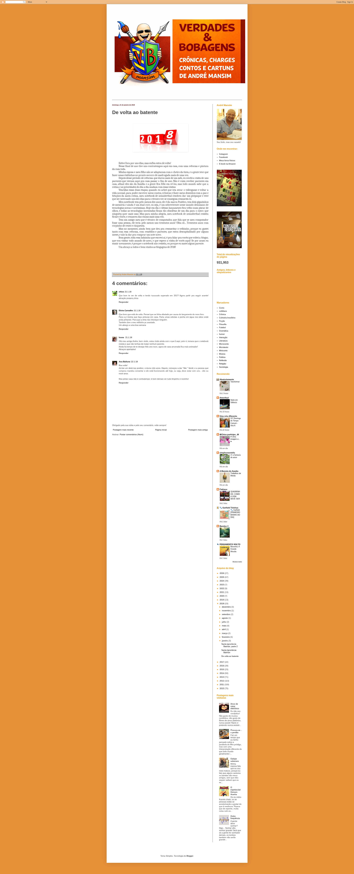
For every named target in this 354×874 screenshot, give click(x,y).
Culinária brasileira (227, 318)
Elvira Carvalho (126, 310)
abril (224, 629)
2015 (222, 669)
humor (222, 334)
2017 (222, 662)
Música (222, 354)
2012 (222, 681)
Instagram (223, 154)
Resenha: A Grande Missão (235, 549)
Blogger (190, 856)
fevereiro (226, 637)
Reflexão (223, 360)
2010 (222, 688)
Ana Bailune (124, 361)
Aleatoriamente (227, 379)
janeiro (225, 641)
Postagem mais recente (123, 430)
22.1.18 (134, 361)
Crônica (222, 314)
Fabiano (223, 489)
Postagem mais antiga (198, 430)
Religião (222, 364)
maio (224, 626)
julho (224, 622)
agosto (225, 618)
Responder (123, 302)
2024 (222, 581)
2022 (222, 588)
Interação (223, 337)
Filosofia (222, 324)
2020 (222, 596)
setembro (226, 614)
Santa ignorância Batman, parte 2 (229, 645)
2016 (222, 666)
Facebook (223, 157)
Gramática (223, 331)
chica (121, 292)
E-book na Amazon (227, 164)
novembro (226, 610)
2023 (222, 584)
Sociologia (223, 367)
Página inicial (161, 430)
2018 (222, 603)
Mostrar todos (237, 562)
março (225, 633)
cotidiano (223, 311)
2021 (222, 592)
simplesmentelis (227, 453)
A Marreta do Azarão (229, 471)
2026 (222, 573)
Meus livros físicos (227, 160)
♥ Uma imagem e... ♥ (235, 439)
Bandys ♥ (224, 526)
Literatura (223, 341)
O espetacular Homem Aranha (236, 790)
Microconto (224, 344)
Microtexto (223, 347)
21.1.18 (128, 292)
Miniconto (223, 350)
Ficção (222, 321)
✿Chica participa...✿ (229, 434)
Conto (221, 308)
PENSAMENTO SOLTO (230, 544)
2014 (222, 673)
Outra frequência (235, 817)
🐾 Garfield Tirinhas (229, 508)
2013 (222, 677)
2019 (222, 600)
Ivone (122, 337)
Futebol (222, 327)
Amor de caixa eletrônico (235, 706)
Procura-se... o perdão (236, 731)
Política (222, 357)
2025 (222, 577)
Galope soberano (235, 760)
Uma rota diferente (228, 416)
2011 (222, 684)
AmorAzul (224, 398)
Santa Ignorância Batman (228, 651)
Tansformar (235, 382)
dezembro (226, 607)
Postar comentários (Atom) (131, 434)
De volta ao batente (230, 656)
